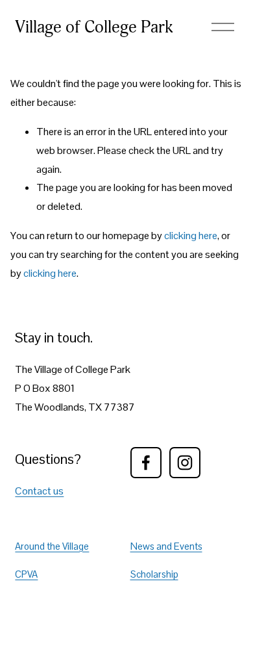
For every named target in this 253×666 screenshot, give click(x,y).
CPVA (26, 574)
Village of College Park (94, 27)
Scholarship (154, 574)
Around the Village (52, 546)
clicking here (190, 235)
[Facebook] (146, 462)
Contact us (39, 491)
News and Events (166, 546)
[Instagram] (184, 462)
